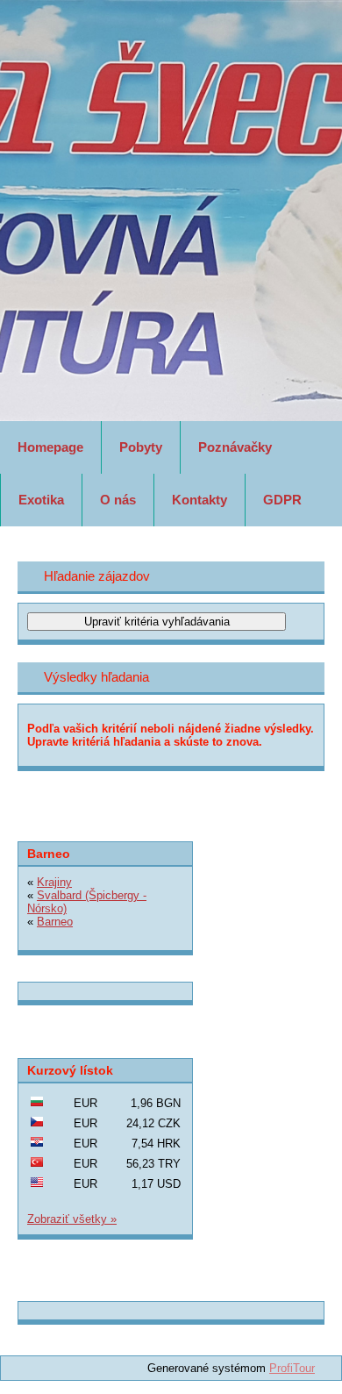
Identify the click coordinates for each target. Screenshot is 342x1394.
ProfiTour (292, 1368)
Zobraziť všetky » (72, 1219)
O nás (118, 499)
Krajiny (54, 882)
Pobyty (140, 447)
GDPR (282, 499)
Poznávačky (235, 447)
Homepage (50, 447)
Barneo (55, 921)
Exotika (41, 499)
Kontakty (199, 499)
